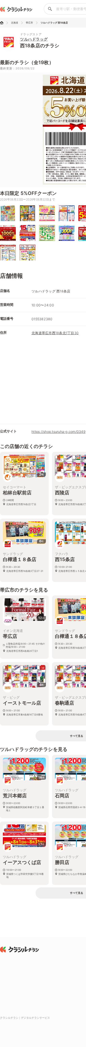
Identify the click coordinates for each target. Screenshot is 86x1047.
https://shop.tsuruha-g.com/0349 (59, 432)
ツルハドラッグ (34, 39)
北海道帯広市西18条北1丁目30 (55, 333)
